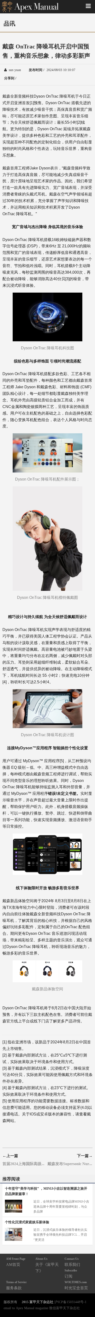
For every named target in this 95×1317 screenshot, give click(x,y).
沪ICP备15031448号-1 (70, 1302)
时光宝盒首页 (76, 1285)
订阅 (71, 1273)
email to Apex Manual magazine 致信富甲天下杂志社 (42, 1308)
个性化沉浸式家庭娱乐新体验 (27, 1222)
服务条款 (16, 1285)
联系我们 (72, 1261)
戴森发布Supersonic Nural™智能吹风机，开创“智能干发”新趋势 (70, 1164)
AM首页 (15, 1261)
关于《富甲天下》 (47, 1265)
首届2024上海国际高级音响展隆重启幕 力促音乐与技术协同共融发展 (25, 1164)
